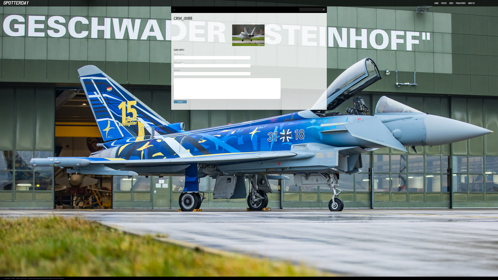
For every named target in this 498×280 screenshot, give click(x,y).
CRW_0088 (183, 19)
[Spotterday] (16, 3)
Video (451, 3)
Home (436, 3)
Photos (444, 3)
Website (177, 70)
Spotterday (23, 278)
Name (179, 54)
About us (471, 3)
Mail (178, 62)
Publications (461, 3)
